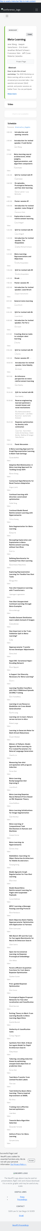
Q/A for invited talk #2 (24, 230)
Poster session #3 (22, 358)
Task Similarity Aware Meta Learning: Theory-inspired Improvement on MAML (20, 1093)
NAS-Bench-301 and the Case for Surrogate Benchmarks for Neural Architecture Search (21, 938)
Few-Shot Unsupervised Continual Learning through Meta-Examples (20, 604)
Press (22, 1197)
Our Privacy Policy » (18, 1164)
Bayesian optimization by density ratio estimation (24, 424)
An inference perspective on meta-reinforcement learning (24, 378)
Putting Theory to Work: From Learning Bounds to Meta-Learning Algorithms (21, 1015)
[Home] (10, 10)
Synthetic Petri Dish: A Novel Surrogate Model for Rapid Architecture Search (20, 1045)
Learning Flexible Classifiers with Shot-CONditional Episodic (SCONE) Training (21, 690)
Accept (31, 1160)
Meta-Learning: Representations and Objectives (22, 256)
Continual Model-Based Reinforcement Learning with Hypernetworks (21, 512)
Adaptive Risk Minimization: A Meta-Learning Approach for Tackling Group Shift (21, 467)
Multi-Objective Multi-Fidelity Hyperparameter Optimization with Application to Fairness (21, 922)
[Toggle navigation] (7, 16)
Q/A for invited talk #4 (24, 312)
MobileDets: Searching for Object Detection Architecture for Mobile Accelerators (21, 858)
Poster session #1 (22, 201)
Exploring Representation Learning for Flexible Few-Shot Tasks (21, 574)
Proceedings (22, 1199)
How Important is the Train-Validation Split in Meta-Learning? (20, 633)
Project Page (21, 62)
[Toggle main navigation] (37, 10)
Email (21, 1215)
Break (17, 278)
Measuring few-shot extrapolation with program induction (20, 764)
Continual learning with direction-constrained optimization (18, 496)
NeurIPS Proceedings (20, 1225)
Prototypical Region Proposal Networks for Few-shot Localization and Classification (21, 999)
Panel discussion (21, 444)
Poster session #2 (22, 283)
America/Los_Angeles (22, 127)
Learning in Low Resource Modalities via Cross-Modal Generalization (20, 706)
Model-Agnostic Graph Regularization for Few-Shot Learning (20, 874)
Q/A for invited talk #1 (23, 175)
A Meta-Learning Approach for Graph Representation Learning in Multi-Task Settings (21, 451)
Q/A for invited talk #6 (24, 392)
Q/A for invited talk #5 (24, 350)
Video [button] (8, 150)
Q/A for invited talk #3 (24, 270)
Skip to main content (27, 1)
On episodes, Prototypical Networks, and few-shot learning (24, 185)
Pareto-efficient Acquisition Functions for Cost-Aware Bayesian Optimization (20, 970)
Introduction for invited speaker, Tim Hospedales (24, 240)
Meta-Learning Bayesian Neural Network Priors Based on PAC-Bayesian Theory (20, 796)
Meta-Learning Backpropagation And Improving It (17, 780)
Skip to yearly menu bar (9, 1)
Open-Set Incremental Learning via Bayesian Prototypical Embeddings (19, 954)
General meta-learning (23, 301)
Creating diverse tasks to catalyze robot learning (23, 336)
